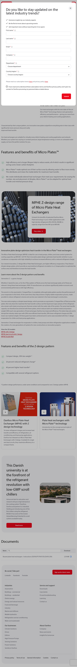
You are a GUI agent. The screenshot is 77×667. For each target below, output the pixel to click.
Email (8, 47)
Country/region (11, 71)
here (30, 82)
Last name (10, 38)
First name (10, 30)
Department (10, 63)
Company (10, 55)
